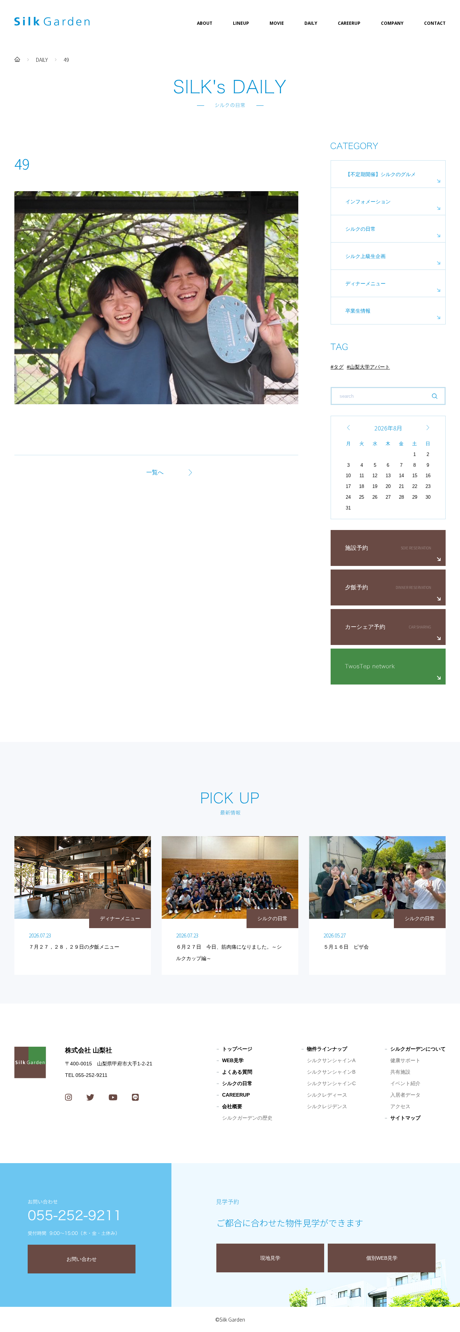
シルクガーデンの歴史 (247, 1118)
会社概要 (232, 1106)
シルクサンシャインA (331, 1060)
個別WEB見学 (381, 1258)
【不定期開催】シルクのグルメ (380, 174)
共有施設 (400, 1072)
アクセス (400, 1106)
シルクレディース (327, 1095)
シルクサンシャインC (331, 1083)
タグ (339, 367)
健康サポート (405, 1060)
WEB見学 (233, 1060)
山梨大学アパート (370, 367)
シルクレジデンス (327, 1106)
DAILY (310, 23)
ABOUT (204, 23)
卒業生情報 (358, 311)
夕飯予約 (356, 587)
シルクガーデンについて (418, 1049)
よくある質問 (237, 1072)
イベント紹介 (405, 1083)
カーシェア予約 (365, 627)
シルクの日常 (360, 229)
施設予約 (356, 548)
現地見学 (270, 1258)
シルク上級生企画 (365, 256)
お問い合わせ (81, 1259)
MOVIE (277, 23)
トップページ (237, 1049)
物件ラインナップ (327, 1049)
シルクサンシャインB (331, 1072)
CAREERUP (349, 23)
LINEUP (241, 23)
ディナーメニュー (365, 283)
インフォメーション (368, 201)
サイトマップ (405, 1118)
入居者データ (405, 1095)
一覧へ (155, 472)
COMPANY (392, 23)
